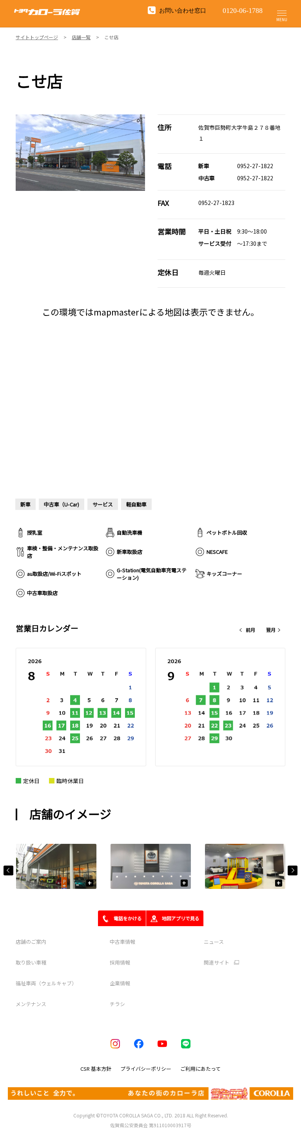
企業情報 (120, 983)
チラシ (117, 1004)
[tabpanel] (80, 152)
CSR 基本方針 (95, 1068)
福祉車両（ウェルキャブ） (46, 983)
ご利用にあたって (200, 1068)
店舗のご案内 (31, 941)
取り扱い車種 (31, 962)
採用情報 (120, 962)
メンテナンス (31, 1004)
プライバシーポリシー (145, 1068)
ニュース (214, 941)
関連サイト (216, 962)
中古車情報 (122, 941)
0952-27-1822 (255, 166)
